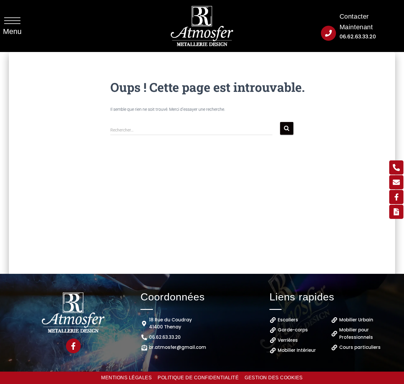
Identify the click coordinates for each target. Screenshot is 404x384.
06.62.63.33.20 (358, 36)
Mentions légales (126, 377)
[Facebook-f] (73, 346)
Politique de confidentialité (198, 377)
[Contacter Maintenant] (328, 33)
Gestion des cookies (274, 377)
